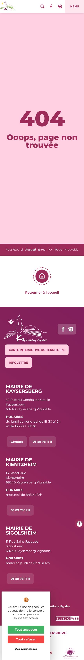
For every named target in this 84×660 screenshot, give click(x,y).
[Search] (42, 6)
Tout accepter (26, 629)
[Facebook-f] (51, 6)
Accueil (30, 249)
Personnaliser (26, 649)
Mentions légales (58, 606)
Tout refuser (26, 639)
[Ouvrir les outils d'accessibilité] (79, 523)
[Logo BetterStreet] (60, 6)
